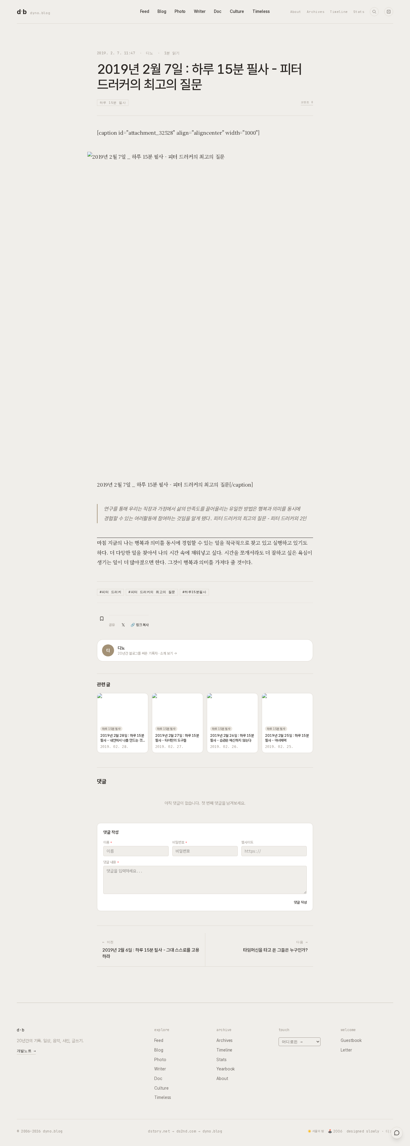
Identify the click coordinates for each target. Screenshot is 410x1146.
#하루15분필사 (194, 592)
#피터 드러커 (110, 592)
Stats (358, 12)
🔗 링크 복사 (140, 625)
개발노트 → (26, 1050)
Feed (144, 11)
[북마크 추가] (102, 618)
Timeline (339, 12)
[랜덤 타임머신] (388, 11)
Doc (218, 11)
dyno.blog (40, 13)
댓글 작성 (300, 902)
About (295, 12)
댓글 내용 (111, 862)
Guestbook (351, 1040)
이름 (107, 842)
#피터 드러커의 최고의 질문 (151, 592)
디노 (149, 53)
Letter (346, 1050)
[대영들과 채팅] (397, 1133)
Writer (200, 11)
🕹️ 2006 (335, 1131)
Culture (237, 11)
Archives (316, 12)
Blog (162, 11)
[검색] (374, 11)
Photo (180, 11)
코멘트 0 (307, 102)
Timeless (261, 11)
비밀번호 (179, 842)
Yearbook (225, 1068)
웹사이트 (247, 842)
